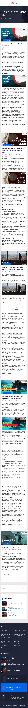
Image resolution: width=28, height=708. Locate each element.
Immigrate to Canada (15, 48)
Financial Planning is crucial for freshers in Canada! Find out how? (13, 150)
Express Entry (13, 549)
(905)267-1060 (9, 687)
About (13, 704)
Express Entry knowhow (11, 547)
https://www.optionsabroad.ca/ (17, 524)
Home (9, 704)
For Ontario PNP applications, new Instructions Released (15, 603)
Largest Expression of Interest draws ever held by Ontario (13, 397)
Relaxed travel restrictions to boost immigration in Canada (12, 268)
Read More (6, 574)
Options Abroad (19, 369)
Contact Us (18, 704)
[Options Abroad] (14, 3)
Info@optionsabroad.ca (12, 678)
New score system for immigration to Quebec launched (16, 614)
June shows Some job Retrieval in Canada (13, 45)
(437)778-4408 (17, 687)
